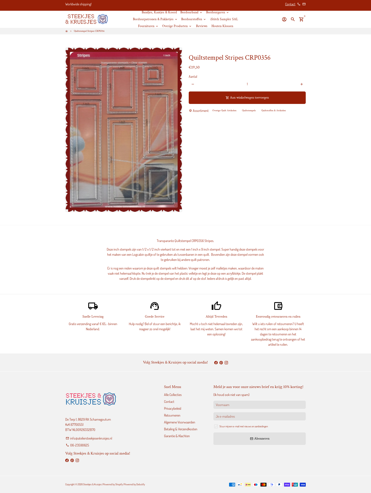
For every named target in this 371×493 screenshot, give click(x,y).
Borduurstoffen (193, 19)
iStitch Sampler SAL (224, 19)
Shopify (119, 484)
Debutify (140, 484)
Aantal (193, 77)
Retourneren (172, 415)
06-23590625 (77, 445)
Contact (290, 4)
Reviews (201, 26)
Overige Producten (177, 26)
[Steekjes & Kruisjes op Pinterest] (221, 362)
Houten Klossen (222, 26)
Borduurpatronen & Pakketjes (155, 19)
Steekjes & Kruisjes (92, 484)
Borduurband (191, 12)
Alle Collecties (173, 395)
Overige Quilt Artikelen (224, 110)
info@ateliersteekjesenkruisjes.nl (89, 438)
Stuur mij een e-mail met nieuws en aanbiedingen (243, 426)
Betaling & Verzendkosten (180, 429)
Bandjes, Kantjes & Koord (159, 12)
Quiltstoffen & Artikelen (273, 110)
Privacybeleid (172, 408)
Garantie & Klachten (177, 436)
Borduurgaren (217, 12)
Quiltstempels (249, 110)
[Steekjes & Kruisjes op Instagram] (226, 362)
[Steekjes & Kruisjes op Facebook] (216, 362)
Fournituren (148, 26)
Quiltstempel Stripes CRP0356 (89, 31)
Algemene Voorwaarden (179, 422)
